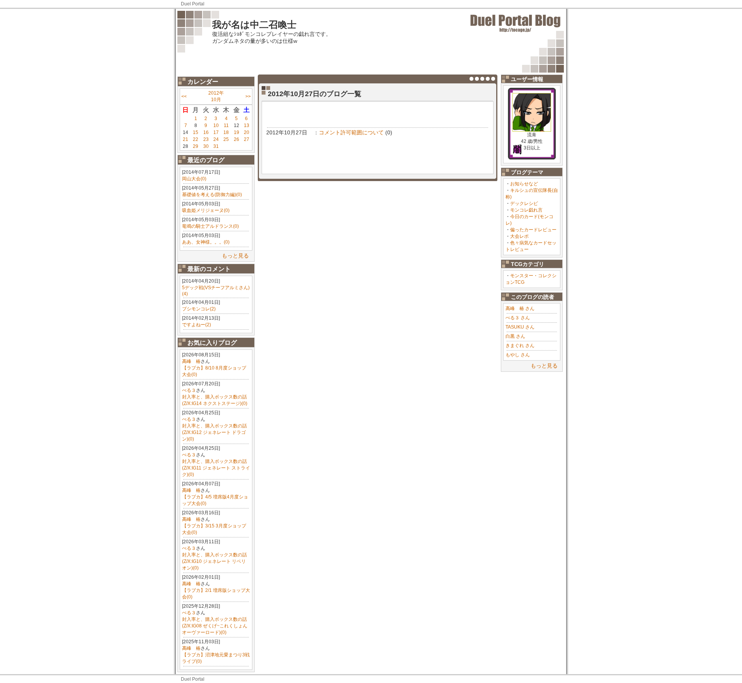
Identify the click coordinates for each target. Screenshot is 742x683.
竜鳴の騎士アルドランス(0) (210, 226)
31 (216, 146)
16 (206, 132)
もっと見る (235, 256)
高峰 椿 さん (519, 308)
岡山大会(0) (194, 178)
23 (206, 139)
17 (216, 132)
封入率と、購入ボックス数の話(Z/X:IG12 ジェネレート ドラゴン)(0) (214, 432)
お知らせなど (524, 183)
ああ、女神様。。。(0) (206, 242)
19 (236, 132)
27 (246, 139)
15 (195, 132)
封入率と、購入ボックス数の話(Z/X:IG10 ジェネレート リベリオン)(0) (214, 561)
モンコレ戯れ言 (526, 210)
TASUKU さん (519, 327)
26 (236, 139)
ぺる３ (189, 390)
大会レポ (519, 236)
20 (246, 132)
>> (248, 96)
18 (226, 132)
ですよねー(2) (196, 324)
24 (216, 139)
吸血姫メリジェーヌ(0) (206, 210)
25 (226, 139)
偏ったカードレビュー (533, 229)
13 (246, 125)
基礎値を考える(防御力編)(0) (212, 194)
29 (195, 146)
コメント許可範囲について (351, 132)
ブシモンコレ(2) (199, 309)
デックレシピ (524, 203)
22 (195, 139)
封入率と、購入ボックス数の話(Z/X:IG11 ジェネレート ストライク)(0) (216, 468)
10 (216, 125)
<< (184, 96)
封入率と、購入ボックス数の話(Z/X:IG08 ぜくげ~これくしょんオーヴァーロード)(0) (214, 626)
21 (185, 139)
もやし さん (517, 355)
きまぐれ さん (519, 345)
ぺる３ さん (517, 317)
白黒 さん (515, 336)
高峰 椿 (191, 361)
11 (226, 125)
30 (206, 146)
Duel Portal (192, 4)
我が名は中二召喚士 (254, 24)
